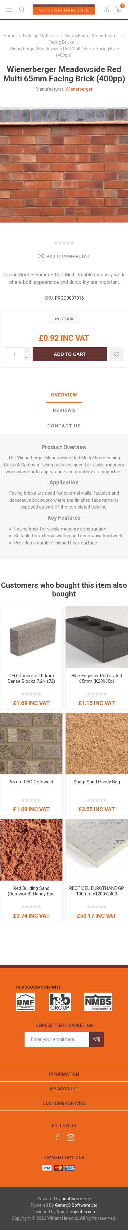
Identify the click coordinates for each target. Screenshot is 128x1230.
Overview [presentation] (64, 395)
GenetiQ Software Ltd (76, 1205)
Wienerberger (79, 89)
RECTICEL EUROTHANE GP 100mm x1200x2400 (96, 891)
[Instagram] (70, 1138)
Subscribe (96, 1039)
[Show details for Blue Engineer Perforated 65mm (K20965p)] (97, 637)
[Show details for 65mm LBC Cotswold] (31, 744)
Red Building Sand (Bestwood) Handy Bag (31, 891)
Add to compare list (68, 256)
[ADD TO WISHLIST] (117, 354)
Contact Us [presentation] (64, 426)
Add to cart (70, 354)
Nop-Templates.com (77, 1211)
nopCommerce (76, 1198)
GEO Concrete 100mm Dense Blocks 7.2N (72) (31, 678)
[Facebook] (58, 1138)
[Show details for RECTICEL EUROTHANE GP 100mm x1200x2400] (97, 850)
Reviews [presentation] (64, 410)
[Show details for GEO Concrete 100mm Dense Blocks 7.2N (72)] (31, 637)
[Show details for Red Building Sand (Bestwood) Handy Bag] (31, 850)
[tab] (64, 395)
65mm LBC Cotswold (31, 782)
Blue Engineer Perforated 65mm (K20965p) (96, 678)
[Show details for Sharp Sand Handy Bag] (97, 744)
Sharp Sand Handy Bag (97, 782)
